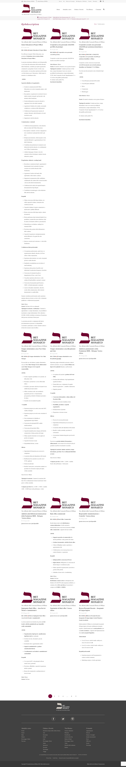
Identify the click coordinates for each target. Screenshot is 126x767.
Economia (45, 735)
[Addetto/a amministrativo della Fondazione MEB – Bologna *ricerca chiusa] (92, 339)
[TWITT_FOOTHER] (63, 719)
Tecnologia (45, 749)
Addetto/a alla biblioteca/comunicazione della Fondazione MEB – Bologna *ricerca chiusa (33, 516)
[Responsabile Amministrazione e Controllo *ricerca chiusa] (92, 504)
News (87, 739)
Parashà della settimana (70, 745)
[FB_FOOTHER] (53, 719)
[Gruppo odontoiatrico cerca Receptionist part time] (63, 339)
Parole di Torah (68, 739)
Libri (44, 739)
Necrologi (88, 745)
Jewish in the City (69, 737)
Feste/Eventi (67, 735)
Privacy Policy (48, 758)
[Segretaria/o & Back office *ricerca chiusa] (63, 599)
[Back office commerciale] (63, 504)
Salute (44, 743)
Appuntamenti (89, 730)
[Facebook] (100, 1)
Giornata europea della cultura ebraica (51, 730)
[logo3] (31, 9)
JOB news (88, 741)
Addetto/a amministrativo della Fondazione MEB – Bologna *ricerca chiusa (90, 351)
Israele (22, 732)
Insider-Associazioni (91, 737)
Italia (22, 735)
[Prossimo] (76, 696)
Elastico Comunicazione (100, 764)
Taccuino (23, 741)
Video (66, 743)
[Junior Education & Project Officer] (34, 35)
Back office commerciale (57, 514)
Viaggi (44, 751)
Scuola (87, 743)
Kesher (66, 747)
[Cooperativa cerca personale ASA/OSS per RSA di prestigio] (63, 35)
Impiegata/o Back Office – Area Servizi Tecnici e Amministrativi (33, 609)
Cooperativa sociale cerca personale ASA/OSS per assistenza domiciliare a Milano (90, 47)
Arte (44, 732)
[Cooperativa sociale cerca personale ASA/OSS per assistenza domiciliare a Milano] (92, 35)
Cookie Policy (55, 758)
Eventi (22, 730)
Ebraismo (67, 732)
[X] (103, 1)
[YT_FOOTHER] (72, 719)
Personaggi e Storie (25, 739)
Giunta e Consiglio (90, 735)
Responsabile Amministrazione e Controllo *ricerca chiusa (89, 515)
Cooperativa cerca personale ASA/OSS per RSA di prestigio (62, 46)
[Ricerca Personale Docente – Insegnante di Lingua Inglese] (92, 599)
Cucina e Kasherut (69, 730)
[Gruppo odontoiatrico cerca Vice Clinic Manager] (34, 339)
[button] (103, 9)
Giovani (88, 732)
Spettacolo (45, 745)
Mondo (23, 737)
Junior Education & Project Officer (32, 45)
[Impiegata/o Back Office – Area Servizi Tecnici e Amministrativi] (34, 599)
